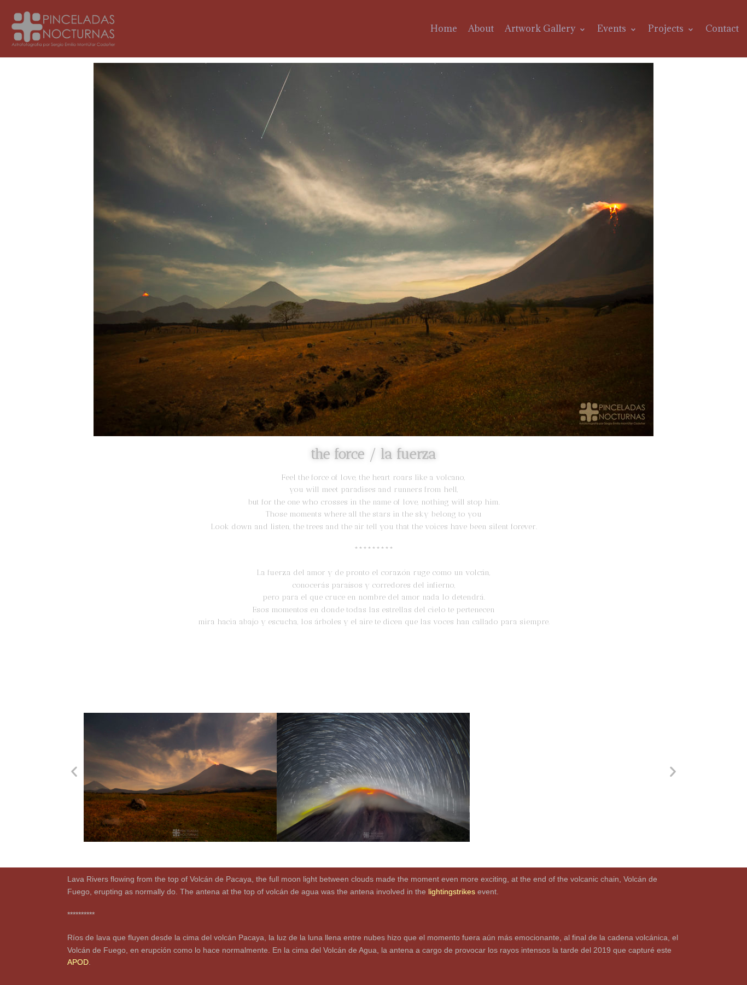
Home (443, 28)
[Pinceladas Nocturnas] (65, 29)
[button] (74, 771)
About (481, 28)
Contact (722, 28)
